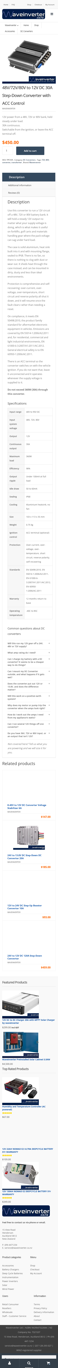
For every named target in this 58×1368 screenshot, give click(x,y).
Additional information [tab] (19, 185)
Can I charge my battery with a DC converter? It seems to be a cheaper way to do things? (26, 662)
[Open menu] (52, 14)
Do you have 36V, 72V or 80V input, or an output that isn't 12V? (27, 735)
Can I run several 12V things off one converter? (26, 725)
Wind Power (8, 1289)
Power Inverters (10, 1281)
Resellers (6, 1308)
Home (6, 4)
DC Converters (29, 160)
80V (47, 160)
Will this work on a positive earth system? (24, 697)
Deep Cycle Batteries (12, 1273)
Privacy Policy (40, 1308)
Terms (37, 1304)
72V (43, 160)
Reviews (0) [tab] (14, 192)
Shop (29, 4)
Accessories (8, 1265)
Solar (4, 1285)
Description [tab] (17, 177)
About (37, 1316)
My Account (49, 4)
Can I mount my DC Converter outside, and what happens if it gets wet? (26, 674)
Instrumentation (10, 1277)
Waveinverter (11, 25)
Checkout (38, 4)
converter (6, 162)
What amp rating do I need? (22, 652)
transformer (16, 162)
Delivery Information (44, 1312)
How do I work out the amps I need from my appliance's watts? (25, 716)
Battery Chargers (10, 1269)
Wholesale (7, 1312)
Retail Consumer (10, 1304)
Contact (37, 1320)
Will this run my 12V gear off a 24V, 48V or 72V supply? (25, 645)
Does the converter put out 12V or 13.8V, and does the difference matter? (25, 686)
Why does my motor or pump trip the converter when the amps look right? (27, 707)
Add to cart (30, 150)
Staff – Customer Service (14, 1316)
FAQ (13, 4)
